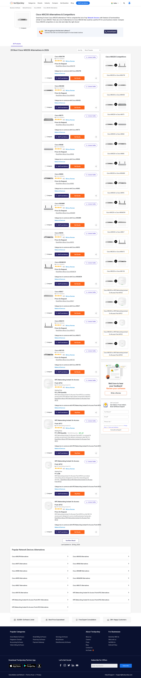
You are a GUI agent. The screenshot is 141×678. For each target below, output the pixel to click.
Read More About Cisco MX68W (65, 213)
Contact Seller (92, 57)
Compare (55, 3)
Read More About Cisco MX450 (65, 95)
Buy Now (77, 412)
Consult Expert (111, 31)
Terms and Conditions (113, 427)
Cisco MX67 (59, 292)
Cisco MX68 (59, 145)
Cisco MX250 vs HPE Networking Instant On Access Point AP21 (116, 312)
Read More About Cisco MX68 (65, 154)
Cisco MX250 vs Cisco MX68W (116, 173)
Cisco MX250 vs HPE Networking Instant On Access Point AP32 (116, 291)
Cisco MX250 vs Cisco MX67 (115, 232)
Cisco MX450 (59, 86)
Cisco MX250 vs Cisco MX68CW (115, 212)
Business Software (15, 8)
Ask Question (64, 3)
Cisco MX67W (60, 57)
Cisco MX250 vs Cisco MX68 (115, 134)
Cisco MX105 (59, 350)
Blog (72, 3)
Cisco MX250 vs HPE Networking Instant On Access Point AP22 (116, 333)
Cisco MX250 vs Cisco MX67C (116, 251)
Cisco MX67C (59, 321)
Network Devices (27, 8)
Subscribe (126, 665)
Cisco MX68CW (60, 262)
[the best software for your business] (17, 4)
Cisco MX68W (60, 203)
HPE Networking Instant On (63, 385)
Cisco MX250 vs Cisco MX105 (116, 271)
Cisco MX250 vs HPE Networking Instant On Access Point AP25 (116, 354)
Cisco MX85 (59, 174)
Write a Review (70, 61)
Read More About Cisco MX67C (65, 330)
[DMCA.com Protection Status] (39, 667)
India (115, 3)
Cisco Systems (60, 58)
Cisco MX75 (59, 115)
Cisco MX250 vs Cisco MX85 (115, 153)
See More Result (70, 540)
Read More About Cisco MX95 (65, 242)
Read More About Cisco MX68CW (66, 271)
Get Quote (77, 78)
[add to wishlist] (51, 57)
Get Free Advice (62, 78)
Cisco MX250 (37, 8)
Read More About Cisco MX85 (65, 183)
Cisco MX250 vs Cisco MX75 (115, 114)
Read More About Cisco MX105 (65, 360)
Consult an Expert (115, 430)
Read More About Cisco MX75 (65, 124)
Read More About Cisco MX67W (65, 66)
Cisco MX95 (59, 233)
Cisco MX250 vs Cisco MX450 (116, 95)
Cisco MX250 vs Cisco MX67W (116, 75)
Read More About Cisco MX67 (65, 301)
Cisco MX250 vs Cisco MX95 (115, 193)
